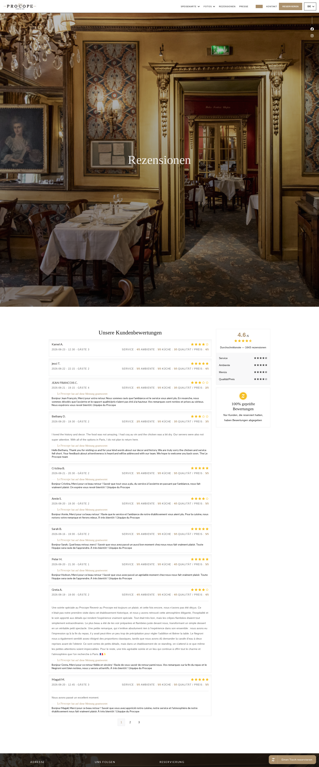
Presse (243, 6)
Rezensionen (227, 6)
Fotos (208, 6)
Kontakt (271, 6)
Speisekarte (188, 6)
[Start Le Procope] (20, 6)
